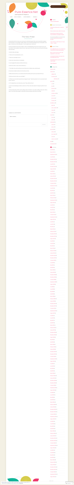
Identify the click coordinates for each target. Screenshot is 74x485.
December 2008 (53, 274)
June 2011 (52, 224)
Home (11, 16)
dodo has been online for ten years (59, 30)
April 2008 (52, 293)
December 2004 (53, 380)
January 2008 (52, 301)
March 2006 (52, 344)
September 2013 (53, 185)
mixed (51, 114)
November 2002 (53, 440)
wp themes (53, 76)
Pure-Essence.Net (26, 11)
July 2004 (52, 392)
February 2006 (52, 346)
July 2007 (52, 315)
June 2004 (52, 394)
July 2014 (52, 171)
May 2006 (52, 339)
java (52, 86)
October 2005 (52, 356)
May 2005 (52, 368)
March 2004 (52, 402)
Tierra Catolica (52, 41)
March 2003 (52, 430)
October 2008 (52, 279)
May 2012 (52, 209)
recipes (52, 110)
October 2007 (52, 308)
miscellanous (52, 102)
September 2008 (53, 281)
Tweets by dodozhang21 (54, 21)
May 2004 (52, 397)
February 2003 (52, 433)
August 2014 (52, 168)
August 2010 (52, 238)
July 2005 (52, 363)
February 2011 (52, 231)
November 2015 (53, 161)
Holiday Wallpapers (53, 63)
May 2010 (52, 245)
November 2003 (53, 411)
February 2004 (52, 404)
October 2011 (52, 214)
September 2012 (53, 200)
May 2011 (52, 226)
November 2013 (53, 180)
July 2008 (52, 286)
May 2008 (52, 291)
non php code (53, 93)
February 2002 (52, 462)
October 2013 (52, 183)
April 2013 (52, 192)
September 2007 (53, 310)
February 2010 (52, 250)
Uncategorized (52, 143)
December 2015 (53, 159)
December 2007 (53, 303)
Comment (44, 124)
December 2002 (53, 438)
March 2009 (52, 269)
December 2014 (53, 166)
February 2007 (52, 327)
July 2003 (52, 421)
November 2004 (53, 382)
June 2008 (52, 289)
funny (52, 117)
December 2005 (53, 351)
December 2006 (53, 332)
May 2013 (52, 190)
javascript (53, 88)
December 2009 (53, 255)
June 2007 (52, 317)
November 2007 (53, 305)
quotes (52, 119)
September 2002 (53, 445)
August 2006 (52, 337)
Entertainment (27, 16)
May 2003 (52, 426)
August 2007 (52, 313)
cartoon (52, 124)
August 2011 (52, 219)
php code (53, 98)
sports (52, 112)
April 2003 (52, 428)
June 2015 (52, 164)
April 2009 (52, 267)
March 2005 (52, 373)
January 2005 (52, 378)
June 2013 (52, 188)
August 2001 (52, 476)
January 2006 (52, 349)
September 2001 (53, 474)
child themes (56, 78)
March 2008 (52, 296)
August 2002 (52, 447)
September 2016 (53, 154)
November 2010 (53, 236)
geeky (51, 81)
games (52, 105)
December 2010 (53, 233)
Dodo (51, 30)
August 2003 (52, 418)
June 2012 (52, 207)
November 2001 (53, 469)
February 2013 (52, 197)
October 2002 (52, 442)
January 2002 (52, 464)
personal (51, 129)
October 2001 (52, 471)
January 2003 (52, 435)
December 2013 (53, 178)
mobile (52, 90)
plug (51, 141)
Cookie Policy (21, 483)
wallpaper (53, 74)
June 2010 (52, 243)
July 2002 (52, 450)
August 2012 (52, 202)
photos (52, 126)
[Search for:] (58, 6)
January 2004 (52, 406)
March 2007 (52, 325)
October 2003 (52, 414)
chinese (52, 131)
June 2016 (52, 156)
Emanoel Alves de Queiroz (54, 33)
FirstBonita (52, 27)
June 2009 (52, 262)
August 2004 (52, 390)
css (52, 83)
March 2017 (52, 152)
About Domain (17, 16)
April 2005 (52, 370)
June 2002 (52, 452)
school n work (53, 138)
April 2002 (52, 457)
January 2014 (52, 176)
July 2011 (52, 221)
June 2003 (52, 423)
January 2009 (52, 272)
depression (52, 69)
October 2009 (52, 260)
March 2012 (52, 212)
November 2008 (53, 277)
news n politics (54, 107)
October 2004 (52, 385)
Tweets (54, 19)
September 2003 (53, 416)
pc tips (52, 95)
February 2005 (52, 375)
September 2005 (53, 358)
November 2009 (53, 257)
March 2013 (52, 195)
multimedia (52, 122)
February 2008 (52, 298)
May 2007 (52, 320)
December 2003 (53, 409)
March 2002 (52, 459)
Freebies (35, 16)
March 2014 (52, 173)
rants (52, 136)
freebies (51, 71)
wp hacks (53, 100)
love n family (53, 134)
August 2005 (52, 361)
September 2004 (53, 387)
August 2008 (52, 284)
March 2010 (52, 248)
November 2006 (53, 334)
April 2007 (52, 322)
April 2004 (52, 399)
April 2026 (52, 149)
